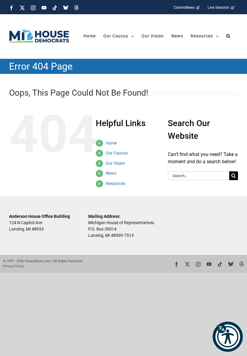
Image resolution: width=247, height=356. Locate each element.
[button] (228, 337)
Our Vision (115, 163)
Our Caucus (117, 153)
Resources (115, 183)
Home (111, 143)
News (111, 173)
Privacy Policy (13, 266)
